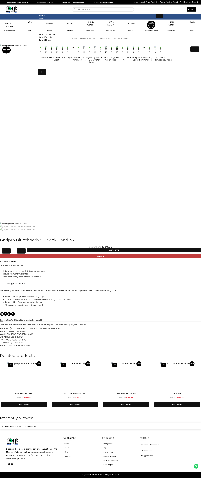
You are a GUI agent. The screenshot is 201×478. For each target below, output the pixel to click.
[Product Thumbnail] (194, 49)
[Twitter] (9, 464)
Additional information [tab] (21, 320)
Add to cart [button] (24, 405)
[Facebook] (2, 314)
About (42, 18)
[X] (5, 314)
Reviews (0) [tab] (37, 320)
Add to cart (114, 250)
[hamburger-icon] (159, 16)
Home (42, 15)
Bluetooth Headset (88, 38)
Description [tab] (5, 320)
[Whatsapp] (9, 314)
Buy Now (100, 256)
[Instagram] (13, 314)
